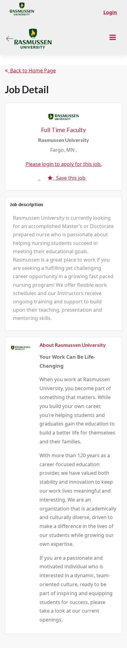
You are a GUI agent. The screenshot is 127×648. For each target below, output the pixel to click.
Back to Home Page (32, 70)
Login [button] (110, 12)
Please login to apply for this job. (64, 164)
